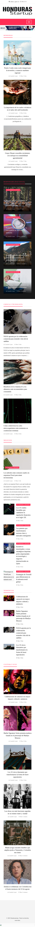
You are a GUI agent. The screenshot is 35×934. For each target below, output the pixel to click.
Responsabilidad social (13, 189)
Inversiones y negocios (12, 467)
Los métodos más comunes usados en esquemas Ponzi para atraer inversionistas (16, 475)
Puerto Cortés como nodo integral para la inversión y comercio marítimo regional (17, 70)
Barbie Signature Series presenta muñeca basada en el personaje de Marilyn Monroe (23, 616)
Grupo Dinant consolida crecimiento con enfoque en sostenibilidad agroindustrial (17, 155)
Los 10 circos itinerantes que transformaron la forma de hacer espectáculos (21, 650)
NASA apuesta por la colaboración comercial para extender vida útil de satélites (16, 338)
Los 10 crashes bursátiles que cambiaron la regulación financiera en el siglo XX (23, 512)
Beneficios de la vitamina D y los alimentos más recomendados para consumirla (15, 389)
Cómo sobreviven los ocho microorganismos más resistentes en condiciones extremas (16, 428)
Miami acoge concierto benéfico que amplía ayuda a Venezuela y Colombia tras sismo (17, 850)
